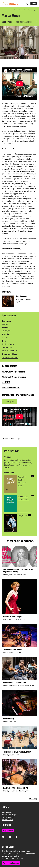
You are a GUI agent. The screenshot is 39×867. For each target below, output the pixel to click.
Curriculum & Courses (24, 22)
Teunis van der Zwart (10, 357)
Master (14, 10)
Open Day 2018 (9, 401)
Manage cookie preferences (12, 858)
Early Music (22, 10)
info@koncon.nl (7, 820)
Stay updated (8, 830)
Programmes (5, 10)
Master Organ (7, 22)
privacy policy (13, 856)
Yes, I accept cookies (11, 863)
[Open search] (27, 3)
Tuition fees (12, 351)
